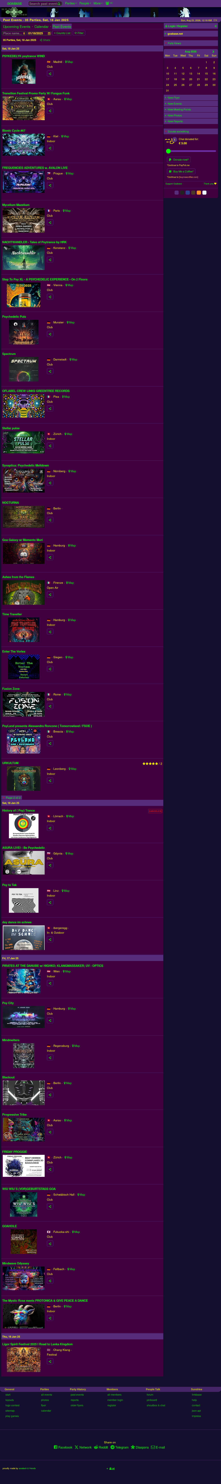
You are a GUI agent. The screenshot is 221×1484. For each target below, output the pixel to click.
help (194, 1400)
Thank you (209, 183)
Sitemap (10, 1410)
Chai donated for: (189, 139)
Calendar (41, 26)
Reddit (103, 1447)
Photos (45, 1400)
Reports (75, 1400)
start (8, 1394)
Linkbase (197, 1394)
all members (114, 1394)
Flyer (43, 1405)
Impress (196, 1416)
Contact (196, 1405)
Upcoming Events (16, 26)
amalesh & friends (27, 1468)
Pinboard (152, 1400)
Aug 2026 (191, 51)
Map (70, 62)
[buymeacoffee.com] (188, 176)
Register (111, 1405)
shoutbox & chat (156, 1405)
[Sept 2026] (213, 51)
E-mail (160, 1447)
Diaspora (142, 1447)
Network (85, 1447)
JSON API (196, 1410)
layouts (10, 1400)
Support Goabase (174, 183)
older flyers (77, 1405)
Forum (150, 1394)
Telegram (122, 1447)
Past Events (62, 26)
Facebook (65, 1447)
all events (46, 1394)
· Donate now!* (180, 159)
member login (115, 1400)
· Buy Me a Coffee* (182, 171)
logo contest (12, 1405)
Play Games (12, 1416)
